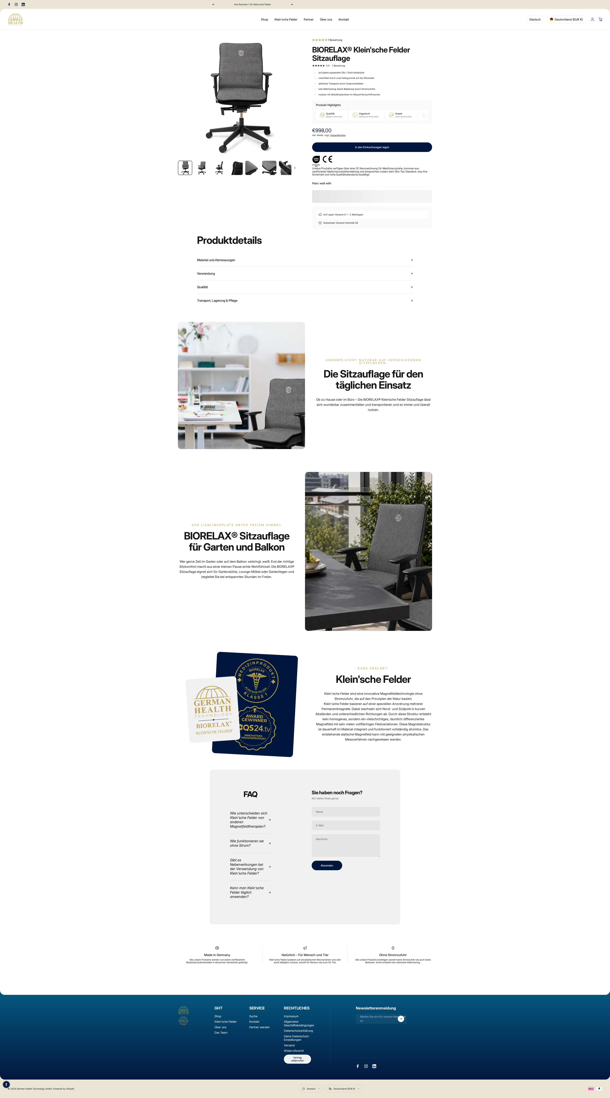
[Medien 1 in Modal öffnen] (238, 98)
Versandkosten (338, 135)
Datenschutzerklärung (298, 1030)
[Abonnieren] (401, 1019)
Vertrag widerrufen (297, 1059)
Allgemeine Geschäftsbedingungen (299, 1023)
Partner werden (259, 1027)
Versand (289, 1045)
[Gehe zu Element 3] (219, 168)
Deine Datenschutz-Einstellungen (297, 1038)
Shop (217, 1016)
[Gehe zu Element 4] (235, 168)
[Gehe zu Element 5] (252, 168)
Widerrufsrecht (294, 1050)
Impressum (291, 1016)
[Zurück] (213, 4)
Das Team (220, 1032)
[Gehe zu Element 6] (269, 168)
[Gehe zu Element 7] (286, 168)
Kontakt (254, 1021)
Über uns (220, 1027)
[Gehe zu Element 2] (202, 168)
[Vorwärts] (291, 4)
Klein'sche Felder (225, 1021)
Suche (253, 1016)
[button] (6, 1084)
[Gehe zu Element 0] (185, 168)
